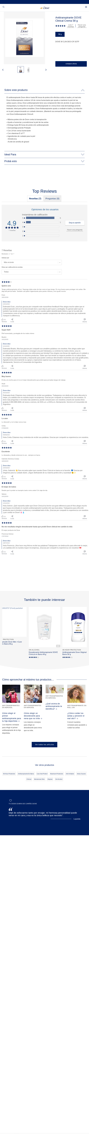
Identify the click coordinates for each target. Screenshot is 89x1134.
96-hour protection (9, 774)
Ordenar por (5, 258)
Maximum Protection (56, 774)
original (50, 779)
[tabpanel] (44, 380)
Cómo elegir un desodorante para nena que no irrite (32, 716)
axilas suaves (81, 774)
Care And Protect (42, 774)
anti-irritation (70, 774)
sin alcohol (58, 779)
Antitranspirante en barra (26, 774)
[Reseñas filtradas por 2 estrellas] (42, 231)
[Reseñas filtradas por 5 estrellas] (42, 218)
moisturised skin (39, 779)
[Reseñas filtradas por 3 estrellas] (42, 226)
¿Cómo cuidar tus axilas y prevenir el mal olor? (75, 716)
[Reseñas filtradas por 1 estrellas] (42, 235)
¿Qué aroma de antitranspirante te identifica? (54, 706)
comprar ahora (71, 64)
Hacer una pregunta (74, 230)
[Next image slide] (47, 70)
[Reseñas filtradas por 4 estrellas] (42, 222)
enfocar (6, 17)
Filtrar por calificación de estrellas (12, 267)
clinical (29, 779)
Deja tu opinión (75, 223)
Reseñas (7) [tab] (35, 198)
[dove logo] (44, 8)
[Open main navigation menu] (86, 8)
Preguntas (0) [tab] (52, 198)
